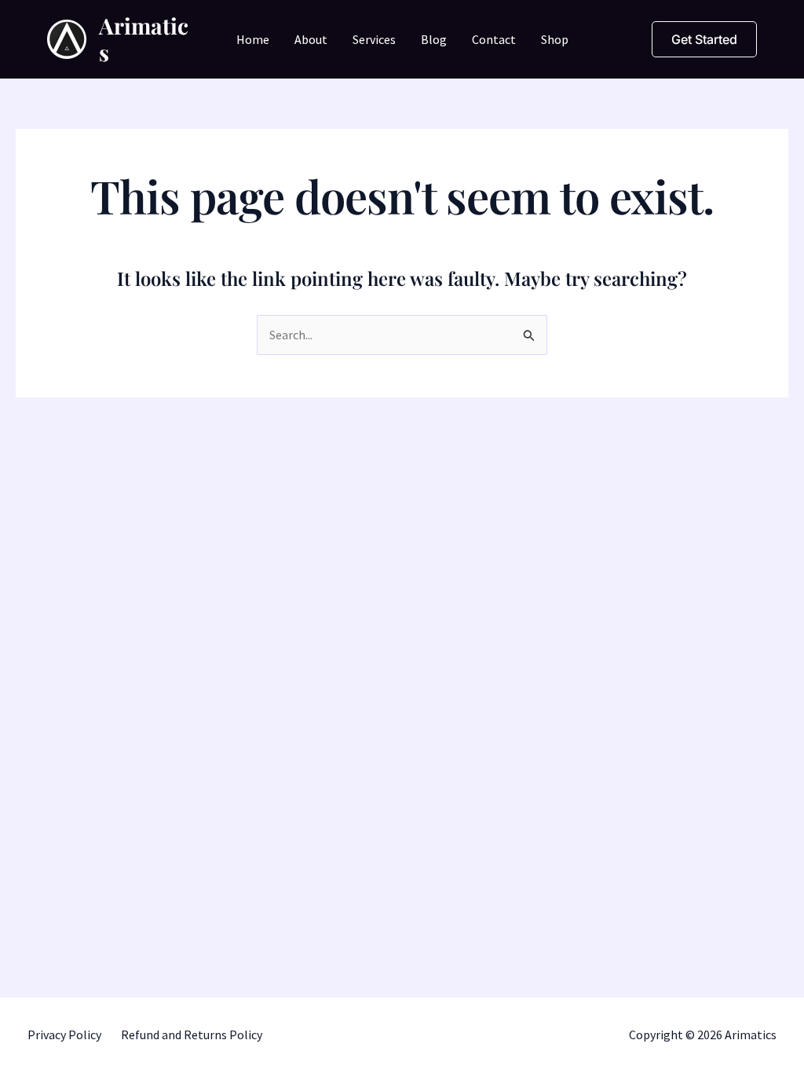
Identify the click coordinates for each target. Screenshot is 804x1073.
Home (252, 39)
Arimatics (143, 39)
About (310, 39)
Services (374, 39)
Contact (494, 39)
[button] (704, 39)
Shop (554, 39)
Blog (434, 39)
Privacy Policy (64, 1034)
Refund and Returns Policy (191, 1034)
